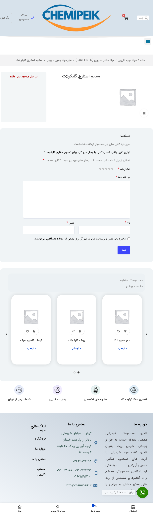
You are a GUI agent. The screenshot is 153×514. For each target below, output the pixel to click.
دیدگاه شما (123, 177)
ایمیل (71, 223)
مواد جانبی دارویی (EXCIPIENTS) (95, 60)
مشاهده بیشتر (134, 286)
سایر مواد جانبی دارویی (59, 60)
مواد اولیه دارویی (127, 60)
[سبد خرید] (126, 18)
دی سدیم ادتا (122, 340)
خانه (142, 60)
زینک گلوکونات (76, 340)
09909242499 (83, 470)
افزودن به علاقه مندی (118, 331)
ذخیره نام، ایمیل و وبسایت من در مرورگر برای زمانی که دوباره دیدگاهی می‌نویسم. (80, 238)
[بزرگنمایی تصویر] (144, 113)
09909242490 (82, 476)
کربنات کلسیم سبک (31, 340)
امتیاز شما (124, 169)
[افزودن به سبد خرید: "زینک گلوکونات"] (80, 331)
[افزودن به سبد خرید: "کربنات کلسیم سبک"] (34, 331)
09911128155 (65, 470)
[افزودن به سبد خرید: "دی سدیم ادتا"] (125, 331)
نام (127, 223)
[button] (147, 41)
